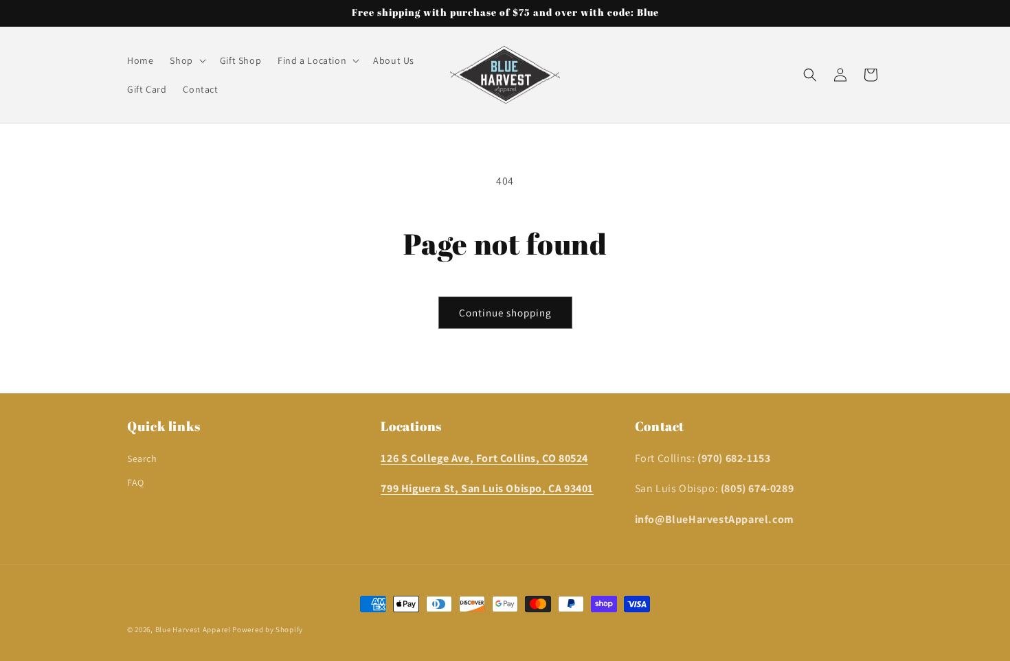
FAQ (135, 482)
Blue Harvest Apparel (194, 629)
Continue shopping (505, 312)
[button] (186, 60)
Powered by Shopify (267, 629)
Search (142, 458)
